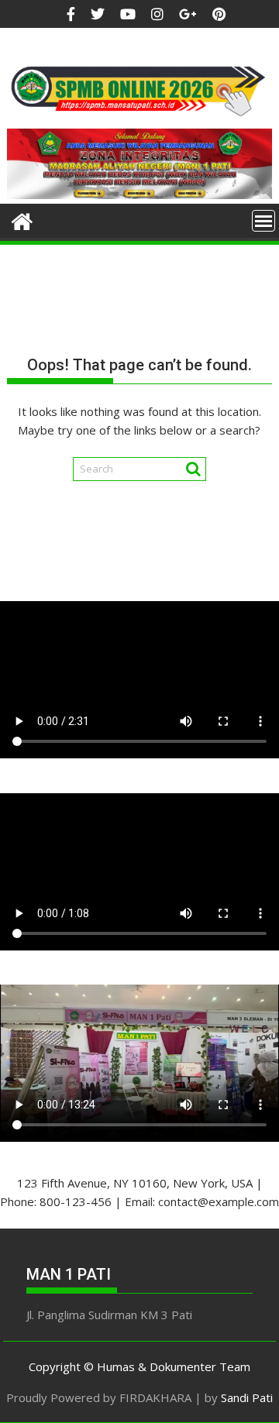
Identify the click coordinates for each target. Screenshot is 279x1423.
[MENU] (263, 221)
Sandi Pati (247, 1397)
